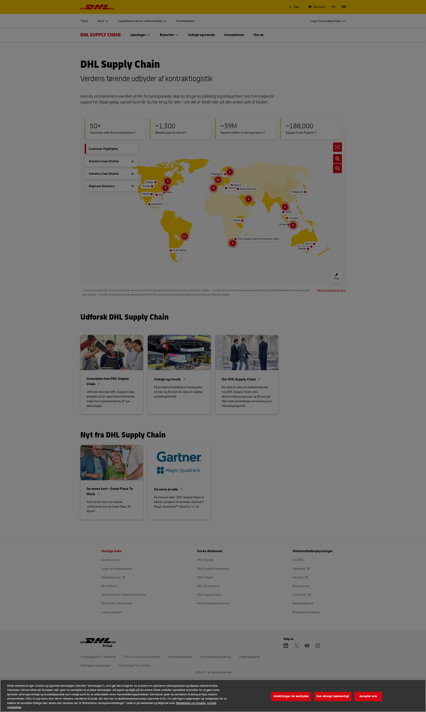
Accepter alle (368, 696)
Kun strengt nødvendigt (332, 696)
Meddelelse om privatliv (191, 703)
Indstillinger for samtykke (291, 696)
